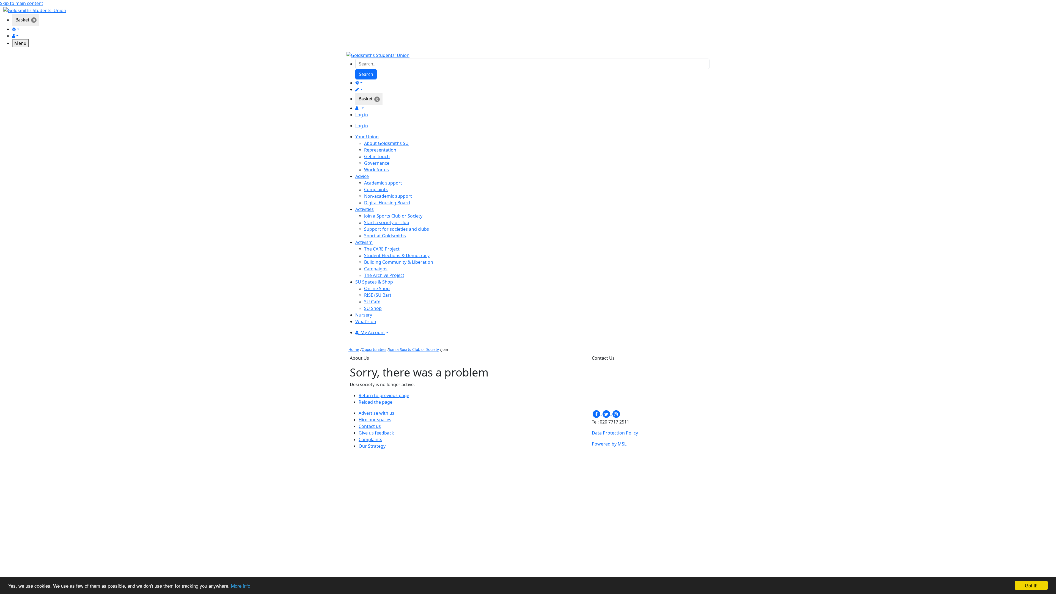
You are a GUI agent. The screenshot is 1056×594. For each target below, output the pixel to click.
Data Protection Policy (615, 433)
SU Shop (373, 308)
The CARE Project (382, 249)
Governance (376, 163)
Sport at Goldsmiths (385, 236)
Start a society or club (386, 222)
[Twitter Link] (607, 414)
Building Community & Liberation (398, 262)
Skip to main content (21, 3)
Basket (22, 20)
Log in (361, 115)
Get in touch (377, 156)
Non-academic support (388, 196)
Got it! (1031, 585)
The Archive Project (384, 275)
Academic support (383, 183)
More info (240, 585)
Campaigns (375, 269)
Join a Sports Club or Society (393, 216)
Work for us (376, 170)
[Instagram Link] (616, 414)
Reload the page (375, 402)
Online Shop (377, 288)
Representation (380, 150)
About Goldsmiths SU (386, 143)
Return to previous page (384, 395)
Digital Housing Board (387, 203)
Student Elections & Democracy (397, 255)
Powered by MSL (609, 444)
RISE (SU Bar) (377, 295)
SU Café (372, 302)
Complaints (376, 189)
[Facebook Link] (597, 414)
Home (353, 349)
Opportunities (374, 349)
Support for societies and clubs (396, 229)
